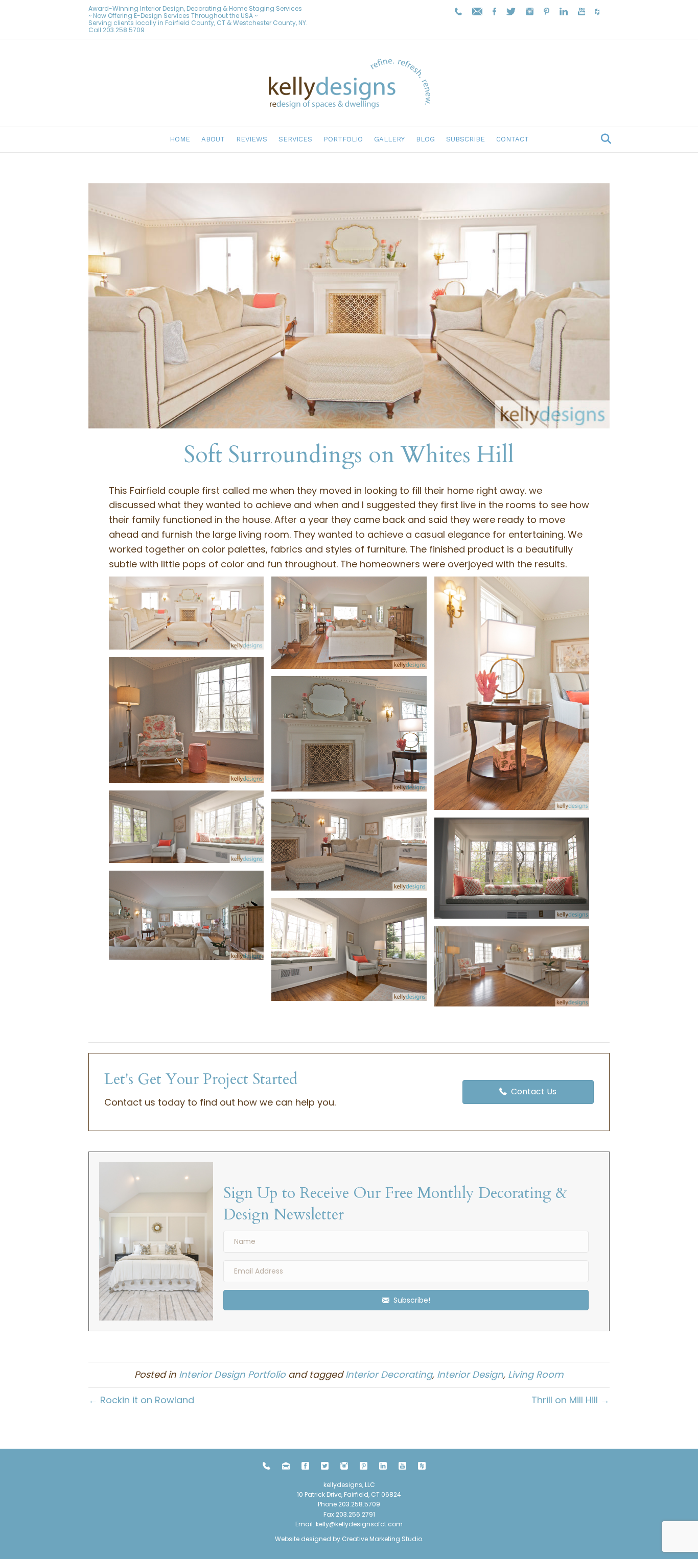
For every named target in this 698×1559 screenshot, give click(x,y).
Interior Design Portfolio (232, 1374)
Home (180, 139)
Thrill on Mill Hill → (570, 1400)
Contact (512, 139)
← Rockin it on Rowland (141, 1400)
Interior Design (470, 1374)
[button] (186, 613)
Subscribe (465, 139)
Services (295, 139)
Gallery (389, 139)
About (213, 139)
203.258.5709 (124, 30)
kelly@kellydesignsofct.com (359, 1524)
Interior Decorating (388, 1374)
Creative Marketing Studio (382, 1538)
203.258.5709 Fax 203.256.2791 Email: (337, 1514)
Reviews (251, 139)
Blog (425, 139)
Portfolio (343, 139)
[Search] (603, 139)
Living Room (536, 1374)
